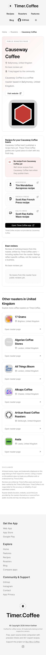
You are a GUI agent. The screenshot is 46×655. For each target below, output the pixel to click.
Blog (11, 20)
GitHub (6, 582)
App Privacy (9, 594)
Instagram (8, 586)
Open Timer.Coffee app (21, 225)
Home (4, 32)
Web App (7, 528)
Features (35, 13)
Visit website (12, 93)
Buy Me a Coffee (32, 642)
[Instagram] (23, 646)
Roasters (22, 13)
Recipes (10, 13)
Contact (7, 590)
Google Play (9, 536)
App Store (8, 532)
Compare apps (10, 569)
